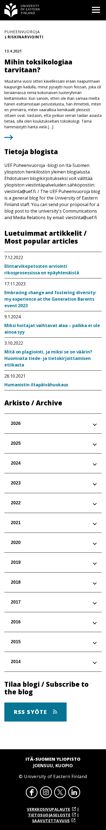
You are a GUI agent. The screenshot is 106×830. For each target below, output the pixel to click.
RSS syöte (31, 712)
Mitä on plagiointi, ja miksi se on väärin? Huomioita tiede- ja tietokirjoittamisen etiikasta (48, 358)
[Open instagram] (46, 793)
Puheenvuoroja (22, 31)
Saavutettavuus (51, 820)
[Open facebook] (32, 793)
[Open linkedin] (74, 793)
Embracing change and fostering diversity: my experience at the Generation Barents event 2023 (50, 299)
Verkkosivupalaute (48, 809)
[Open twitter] (60, 793)
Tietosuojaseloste (49, 814)
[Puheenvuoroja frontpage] (22, 10)
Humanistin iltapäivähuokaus (36, 385)
